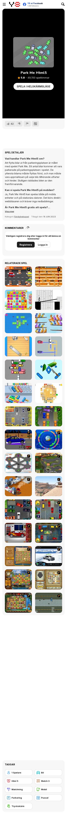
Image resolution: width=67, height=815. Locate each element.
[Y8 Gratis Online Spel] (14, 4)
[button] (9, 211)
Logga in (43, 244)
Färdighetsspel (21, 216)
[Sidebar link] (4, 4)
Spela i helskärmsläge (33, 86)
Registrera (26, 244)
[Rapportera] (27, 124)
